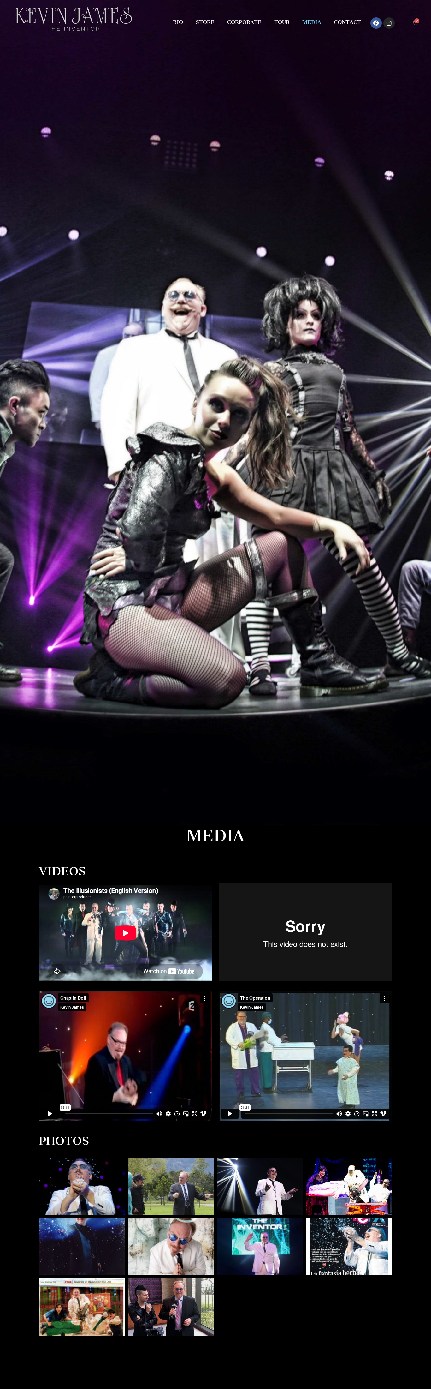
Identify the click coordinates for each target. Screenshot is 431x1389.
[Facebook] (376, 23)
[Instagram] (389, 23)
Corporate (244, 22)
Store (205, 22)
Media (311, 22)
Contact (347, 22)
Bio (178, 22)
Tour (282, 22)
